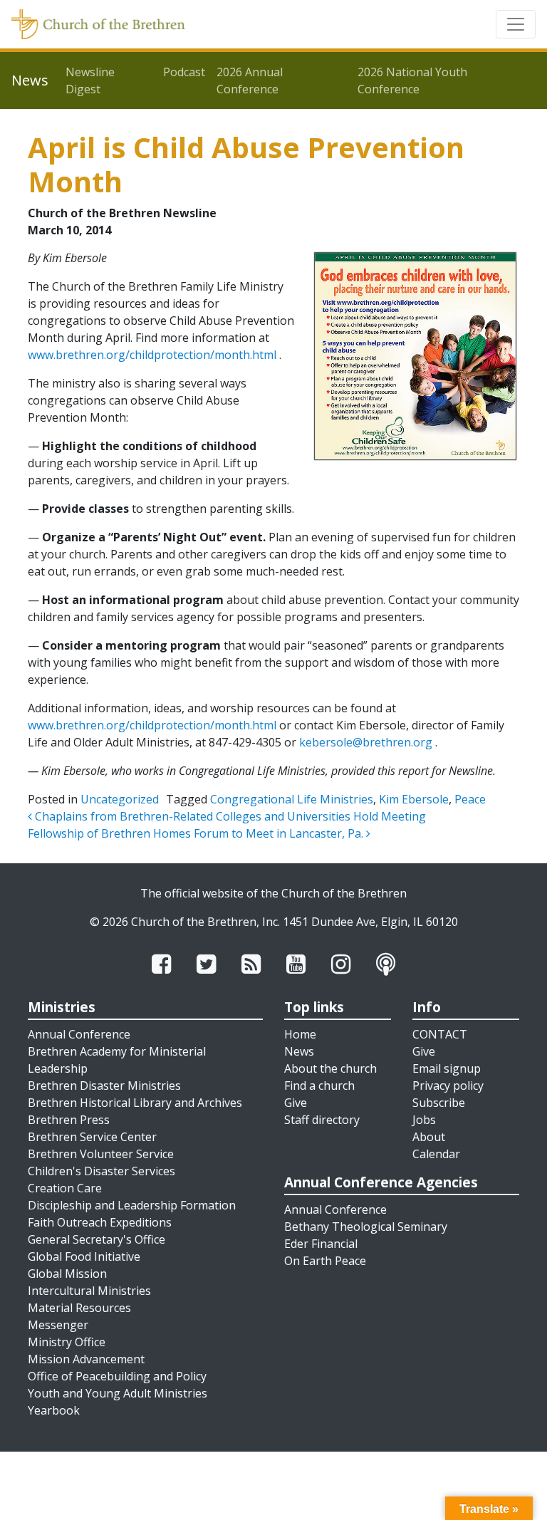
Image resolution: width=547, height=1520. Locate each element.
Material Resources (79, 1308)
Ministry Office (66, 1342)
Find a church (319, 1085)
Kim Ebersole (414, 799)
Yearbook (54, 1410)
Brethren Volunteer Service (101, 1154)
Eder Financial (321, 1243)
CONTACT (439, 1034)
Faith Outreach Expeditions (100, 1222)
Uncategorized (119, 799)
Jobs (424, 1120)
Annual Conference (79, 1034)
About (428, 1137)
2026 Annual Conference (250, 80)
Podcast (184, 72)
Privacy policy (448, 1085)
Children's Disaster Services (101, 1171)
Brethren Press (69, 1120)
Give (295, 1102)
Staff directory (322, 1120)
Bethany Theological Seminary (365, 1226)
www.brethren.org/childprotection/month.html (152, 355)
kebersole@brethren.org (365, 742)
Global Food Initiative (84, 1256)
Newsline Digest (90, 80)
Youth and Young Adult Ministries (117, 1393)
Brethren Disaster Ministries (104, 1085)
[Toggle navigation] (516, 24)
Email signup (446, 1068)
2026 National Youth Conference (412, 80)
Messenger (58, 1325)
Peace (470, 799)
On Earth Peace (325, 1261)
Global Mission (67, 1273)
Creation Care (65, 1188)
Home (300, 1034)
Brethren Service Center (92, 1137)
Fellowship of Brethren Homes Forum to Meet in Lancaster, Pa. (197, 833)
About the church (330, 1068)
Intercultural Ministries (89, 1290)
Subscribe (438, 1102)
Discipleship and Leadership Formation (132, 1205)
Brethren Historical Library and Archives (135, 1102)
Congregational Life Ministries (291, 799)
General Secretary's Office (96, 1239)
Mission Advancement (86, 1359)
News (299, 1051)
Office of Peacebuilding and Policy (117, 1376)
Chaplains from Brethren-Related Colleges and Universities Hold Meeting (229, 816)
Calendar (436, 1154)
